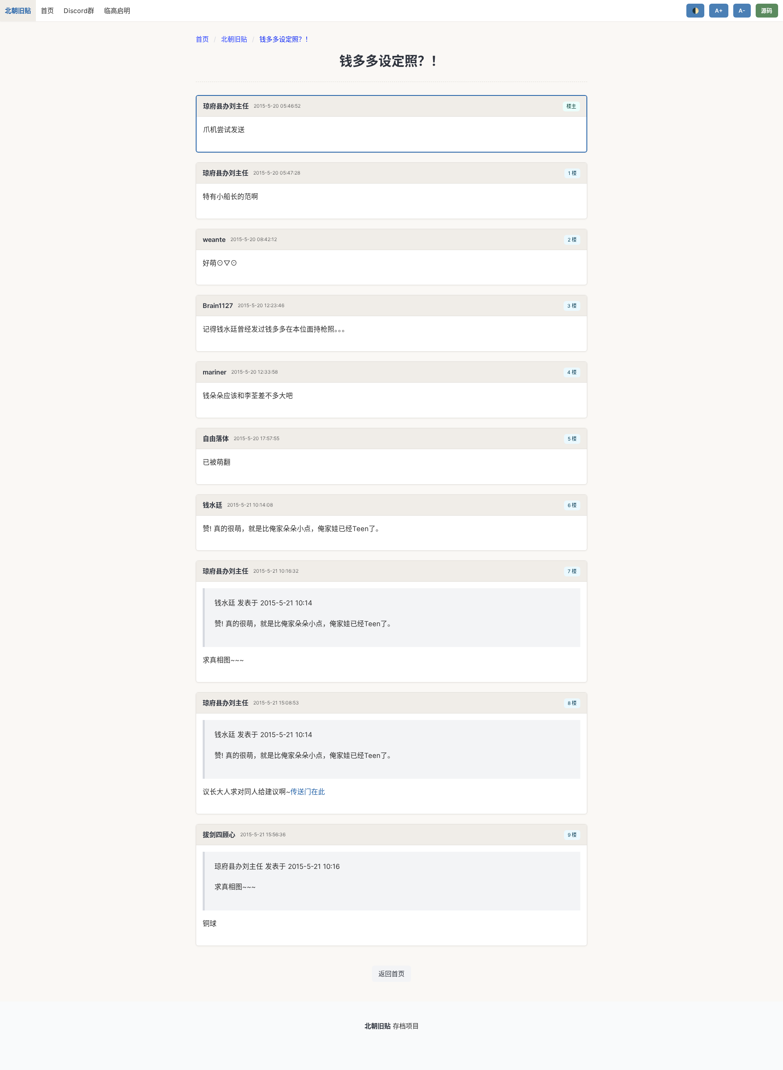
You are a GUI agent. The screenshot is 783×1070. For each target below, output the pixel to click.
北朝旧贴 (234, 39)
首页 (47, 11)
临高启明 (117, 11)
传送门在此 (307, 792)
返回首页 (391, 974)
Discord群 (79, 11)
